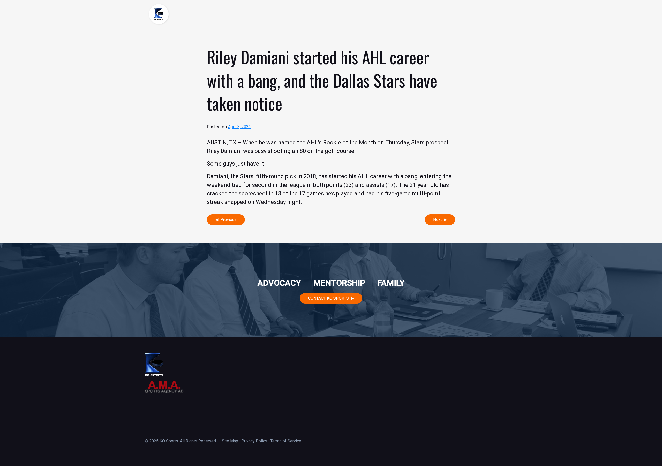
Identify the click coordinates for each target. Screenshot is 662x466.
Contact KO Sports (328, 298)
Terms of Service (285, 441)
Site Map (230, 441)
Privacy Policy (254, 441)
